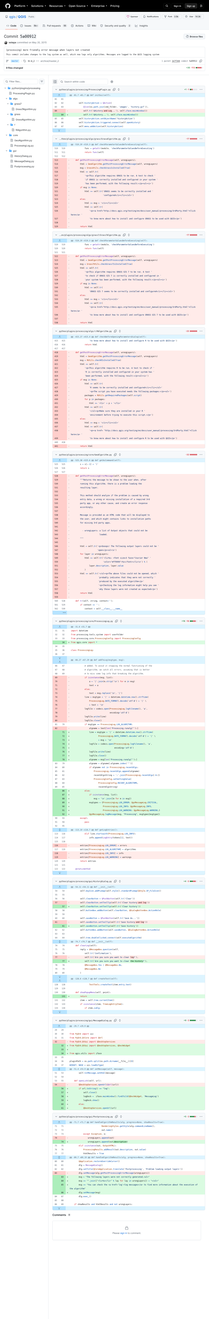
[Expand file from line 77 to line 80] (59, 1157)
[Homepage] (7, 5)
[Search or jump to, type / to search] (166, 5)
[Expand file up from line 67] (60, 662)
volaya (12, 42)
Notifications (153, 16)
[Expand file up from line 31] (60, 627)
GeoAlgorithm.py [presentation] (23, 140)
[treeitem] (24, 127)
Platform (19, 5)
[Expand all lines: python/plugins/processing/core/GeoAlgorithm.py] (120, 454)
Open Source (77, 5)
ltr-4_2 (31, 61)
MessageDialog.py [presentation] (24, 161)
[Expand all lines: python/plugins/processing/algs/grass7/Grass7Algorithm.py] (129, 235)
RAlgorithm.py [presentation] (23, 129)
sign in (123, 1233)
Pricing (114, 5)
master (15, 61)
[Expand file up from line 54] (60, 887)
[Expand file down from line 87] (59, 130)
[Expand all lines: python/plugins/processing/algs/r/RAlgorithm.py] (120, 331)
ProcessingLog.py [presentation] (24, 145)
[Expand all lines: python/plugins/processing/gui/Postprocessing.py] (121, 1116)
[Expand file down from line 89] (59, 1208)
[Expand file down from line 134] (60, 1012)
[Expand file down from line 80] (60, 977)
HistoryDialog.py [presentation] (23, 156)
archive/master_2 (49, 61)
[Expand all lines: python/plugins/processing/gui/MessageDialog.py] (120, 1020)
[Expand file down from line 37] (60, 658)
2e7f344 (176, 61)
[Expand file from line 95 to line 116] (60, 830)
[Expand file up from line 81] (59, 95)
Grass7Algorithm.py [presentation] (26, 109)
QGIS (22, 17)
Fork (173, 16)
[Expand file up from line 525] (60, 460)
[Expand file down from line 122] (60, 873)
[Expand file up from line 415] (60, 337)
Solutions (37, 5)
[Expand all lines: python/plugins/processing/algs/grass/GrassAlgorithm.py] (129, 139)
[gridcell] (129, 95)
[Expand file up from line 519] (60, 241)
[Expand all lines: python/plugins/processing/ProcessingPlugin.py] (118, 89)
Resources (56, 5)
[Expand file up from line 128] (60, 981)
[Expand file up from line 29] (59, 1026)
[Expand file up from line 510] (60, 144)
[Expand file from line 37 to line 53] (59, 1069)
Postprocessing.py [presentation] (24, 166)
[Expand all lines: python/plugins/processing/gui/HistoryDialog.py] (120, 881)
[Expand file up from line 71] (59, 1122)
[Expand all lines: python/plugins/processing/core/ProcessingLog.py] (121, 621)
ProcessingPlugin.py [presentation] (24, 93)
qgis (12, 17)
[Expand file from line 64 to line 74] (60, 942)
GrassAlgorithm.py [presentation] (25, 119)
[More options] (201, 89)
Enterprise (97, 5)
